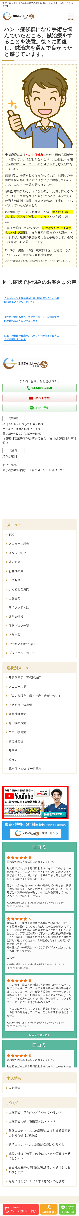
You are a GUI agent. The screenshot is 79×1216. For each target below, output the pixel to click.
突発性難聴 (16, 741)
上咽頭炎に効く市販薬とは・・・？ (32, 1121)
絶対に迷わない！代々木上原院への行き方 (36, 1181)
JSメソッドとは (19, 607)
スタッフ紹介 (17, 552)
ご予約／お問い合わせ (23, 644)
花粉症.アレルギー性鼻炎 (25, 768)
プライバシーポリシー (23, 653)
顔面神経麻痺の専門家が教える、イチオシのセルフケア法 (39, 1170)
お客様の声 (16, 571)
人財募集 (14, 1087)
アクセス (14, 580)
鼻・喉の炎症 (17, 723)
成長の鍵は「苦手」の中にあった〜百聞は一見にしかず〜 (39, 1156)
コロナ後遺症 (17, 732)
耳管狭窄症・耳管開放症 (25, 677)
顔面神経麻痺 (17, 713)
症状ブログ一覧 (19, 625)
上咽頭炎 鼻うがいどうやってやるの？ (35, 1112)
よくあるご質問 (19, 589)
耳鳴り (13, 750)
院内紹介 (14, 561)
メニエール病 (17, 686)
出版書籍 (14, 598)
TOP (11, 534)
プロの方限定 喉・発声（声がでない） (35, 695)
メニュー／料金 (19, 543)
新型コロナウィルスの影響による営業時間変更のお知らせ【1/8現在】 (39, 1133)
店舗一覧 (14, 634)
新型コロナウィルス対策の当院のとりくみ (36, 1144)
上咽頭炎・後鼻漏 (20, 705)
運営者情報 (16, 616)
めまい (13, 759)
